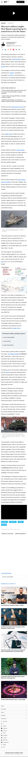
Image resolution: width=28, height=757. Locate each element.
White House (8, 134)
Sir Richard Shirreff (13, 354)
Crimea (11, 75)
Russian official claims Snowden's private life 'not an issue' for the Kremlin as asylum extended (13, 92)
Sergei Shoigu (20, 150)
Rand (7, 372)
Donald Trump (16, 328)
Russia (3, 66)
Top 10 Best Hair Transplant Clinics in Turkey (12, 605)
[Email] (16, 49)
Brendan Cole (11, 42)
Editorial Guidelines (20, 533)
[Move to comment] (19, 49)
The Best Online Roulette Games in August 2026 (13, 699)
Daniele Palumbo (10, 43)
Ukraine (12, 73)
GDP (2, 261)
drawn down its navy (17, 107)
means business (16, 59)
